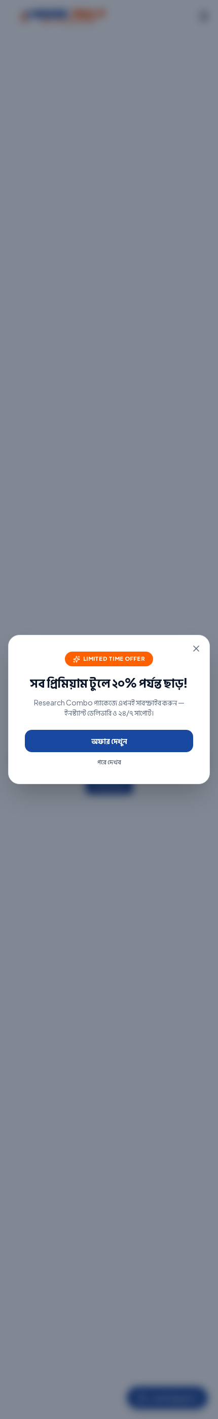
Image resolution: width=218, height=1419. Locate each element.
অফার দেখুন (109, 741)
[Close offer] (196, 648)
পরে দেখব (109, 762)
